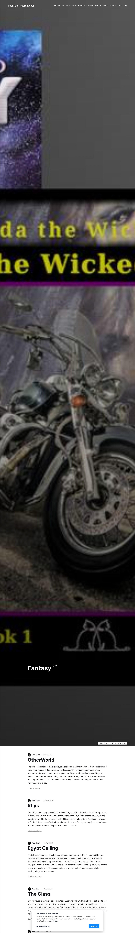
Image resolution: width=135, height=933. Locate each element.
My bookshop (92, 6)
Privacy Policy (115, 6)
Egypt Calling (43, 848)
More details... (53, 921)
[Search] (125, 6)
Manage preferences (43, 926)
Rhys (33, 805)
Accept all (94, 926)
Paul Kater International (21, 5)
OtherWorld (41, 760)
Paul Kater (36, 755)
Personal (103, 6)
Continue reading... (35, 788)
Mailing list (59, 6)
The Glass (39, 894)
